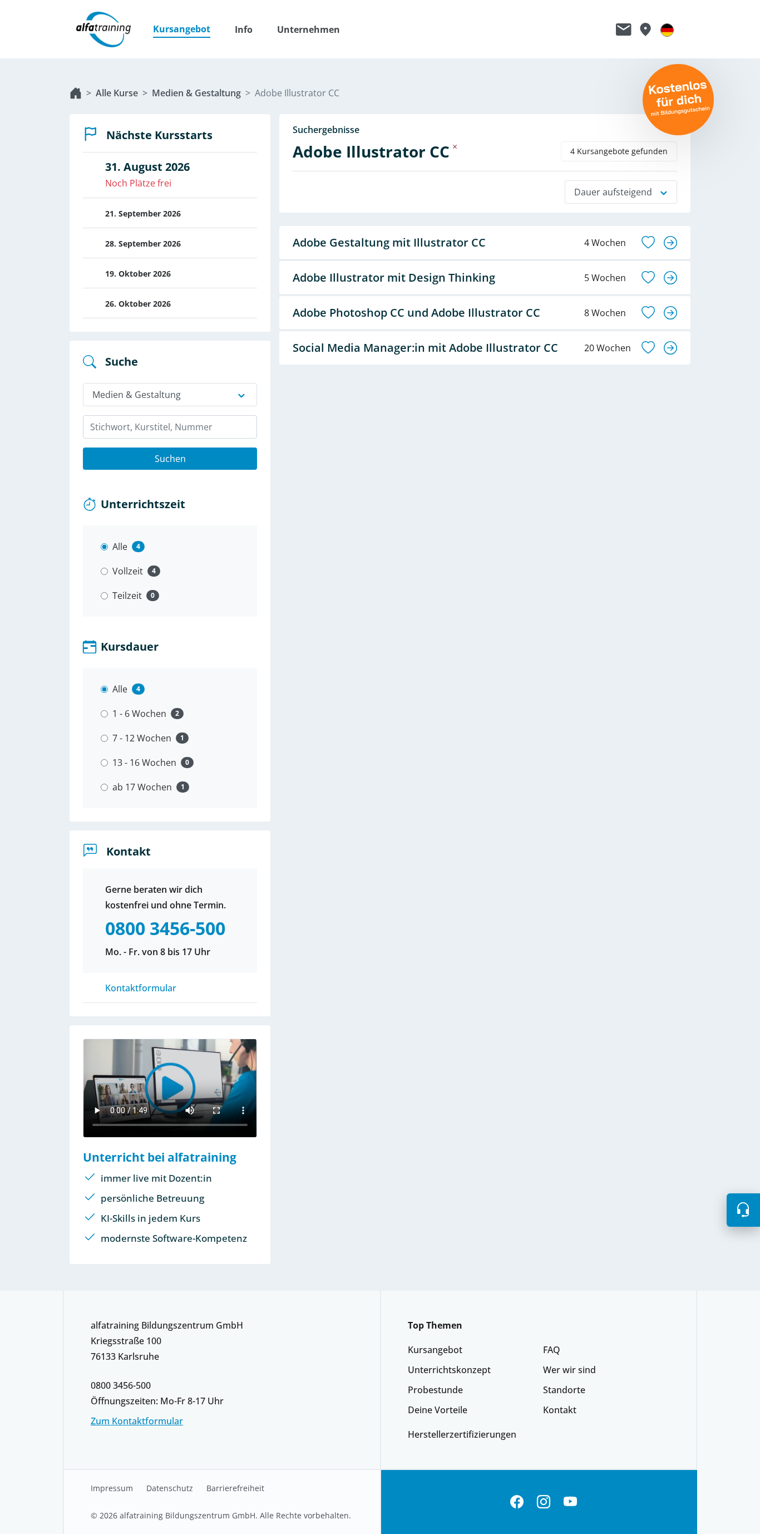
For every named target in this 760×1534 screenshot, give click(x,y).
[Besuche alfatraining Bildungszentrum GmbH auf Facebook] (517, 1502)
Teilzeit (127, 595)
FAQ (551, 1350)
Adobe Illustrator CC (297, 93)
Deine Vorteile (437, 1410)
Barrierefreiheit (235, 1488)
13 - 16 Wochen (144, 762)
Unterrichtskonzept (449, 1370)
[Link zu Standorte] (645, 29)
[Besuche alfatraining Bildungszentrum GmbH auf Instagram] (543, 1502)
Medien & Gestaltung (196, 93)
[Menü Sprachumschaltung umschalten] (667, 29)
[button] (187, 29)
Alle (119, 546)
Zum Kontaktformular (137, 1421)
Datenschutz (169, 1488)
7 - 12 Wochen (141, 738)
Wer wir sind (569, 1370)
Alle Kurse (117, 93)
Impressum (112, 1488)
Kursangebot (435, 1350)
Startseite (76, 93)
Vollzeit (127, 571)
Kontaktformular (140, 988)
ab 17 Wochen (142, 787)
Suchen (170, 459)
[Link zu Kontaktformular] (623, 29)
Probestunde (435, 1390)
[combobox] (170, 427)
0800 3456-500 (121, 1385)
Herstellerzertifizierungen (462, 1434)
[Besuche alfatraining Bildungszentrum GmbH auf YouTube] (570, 1502)
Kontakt (559, 1410)
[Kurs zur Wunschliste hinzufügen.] (648, 242)
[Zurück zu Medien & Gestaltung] (455, 146)
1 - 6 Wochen (139, 713)
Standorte (564, 1390)
